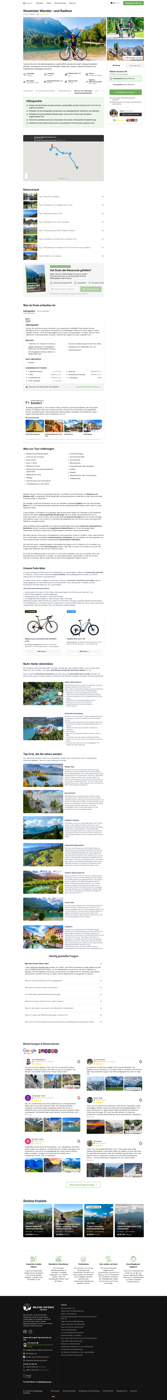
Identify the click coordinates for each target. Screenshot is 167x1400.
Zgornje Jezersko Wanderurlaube (72, 1355)
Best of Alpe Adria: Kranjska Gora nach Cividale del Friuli (79, 1338)
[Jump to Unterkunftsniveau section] (62, 81)
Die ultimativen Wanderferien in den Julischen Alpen (77, 1352)
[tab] (116, 65)
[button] (42, 14)
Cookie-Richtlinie (107, 1391)
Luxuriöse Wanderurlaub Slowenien (72, 1332)
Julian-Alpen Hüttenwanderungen (71, 1341)
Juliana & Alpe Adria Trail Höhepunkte (73, 1324)
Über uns (72, 3)
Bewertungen (55, 1391)
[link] (39, 1353)
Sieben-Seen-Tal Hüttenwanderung (72, 1311)
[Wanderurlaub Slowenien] (39, 1307)
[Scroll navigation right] (102, 91)
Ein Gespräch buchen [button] (132, 114)
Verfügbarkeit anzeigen (124, 92)
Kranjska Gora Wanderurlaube (70, 1344)
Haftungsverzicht (121, 1391)
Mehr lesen (28, 1115)
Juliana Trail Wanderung (68, 1314)
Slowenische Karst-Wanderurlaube (72, 1349)
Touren (48, 3)
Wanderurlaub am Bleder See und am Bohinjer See (77, 1346)
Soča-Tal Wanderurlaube (69, 1330)
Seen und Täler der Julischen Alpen (72, 1327)
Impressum (133, 1391)
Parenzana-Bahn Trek (68, 1308)
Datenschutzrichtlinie (69, 1391)
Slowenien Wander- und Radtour (71, 1335)
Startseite (39, 3)
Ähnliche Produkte (34, 1200)
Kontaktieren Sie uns (133, 3)
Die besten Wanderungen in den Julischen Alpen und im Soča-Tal (79, 1317)
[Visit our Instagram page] (30, 1331)
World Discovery (45, 1382)
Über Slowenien (60, 3)
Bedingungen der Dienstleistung (89, 1391)
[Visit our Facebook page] (25, 1331)
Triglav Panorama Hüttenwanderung (72, 1321)
